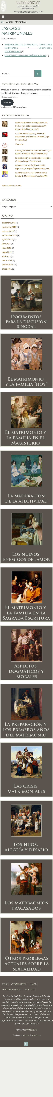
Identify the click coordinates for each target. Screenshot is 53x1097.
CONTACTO (29, 990)
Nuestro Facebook (11, 186)
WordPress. (36, 1035)
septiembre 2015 (9, 235)
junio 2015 (6, 248)
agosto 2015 (7, 239)
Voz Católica (31, 1030)
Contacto (19, 144)
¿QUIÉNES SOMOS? (18, 984)
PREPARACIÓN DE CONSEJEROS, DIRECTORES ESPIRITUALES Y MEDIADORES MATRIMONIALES (28, 48)
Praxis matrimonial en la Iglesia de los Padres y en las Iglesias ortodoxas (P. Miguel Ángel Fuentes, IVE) (31, 126)
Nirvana (26, 1035)
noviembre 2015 (9, 227)
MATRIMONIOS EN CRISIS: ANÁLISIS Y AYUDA (25, 55)
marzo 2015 (7, 260)
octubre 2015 (8, 231)
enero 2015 (7, 269)
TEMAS (33, 984)
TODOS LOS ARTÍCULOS (11, 990)
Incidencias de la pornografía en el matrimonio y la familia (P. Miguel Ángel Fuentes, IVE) (32, 136)
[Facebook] (26, 1044)
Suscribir (7, 102)
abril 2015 (6, 256)
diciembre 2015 (8, 223)
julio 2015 (6, 244)
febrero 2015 (7, 265)
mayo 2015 (6, 252)
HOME (4, 984)
